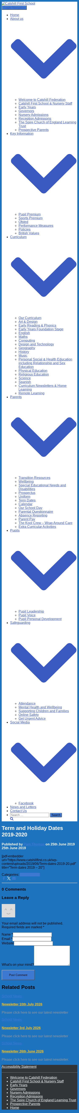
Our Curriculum (30, 318)
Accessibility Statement (19, 1066)
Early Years (27, 107)
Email (7, 939)
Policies (25, 229)
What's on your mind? (18, 964)
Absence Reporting (33, 515)
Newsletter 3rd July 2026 (21, 1028)
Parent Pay (27, 519)
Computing (27, 340)
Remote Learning (31, 393)
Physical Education (33, 370)
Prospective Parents (34, 130)
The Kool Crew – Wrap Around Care (45, 523)
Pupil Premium (30, 214)
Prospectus (27, 493)
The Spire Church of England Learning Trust (43, 1100)
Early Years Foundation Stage (41, 329)
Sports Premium (31, 218)
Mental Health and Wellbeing (40, 707)
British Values (29, 233)
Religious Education (34, 374)
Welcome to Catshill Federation (42, 99)
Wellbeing (26, 481)
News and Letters (23, 807)
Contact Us (18, 811)
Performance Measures (36, 225)
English (24, 333)
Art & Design (28, 321)
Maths (23, 337)
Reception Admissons (35, 118)
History (24, 352)
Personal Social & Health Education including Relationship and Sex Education (45, 363)
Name (7, 934)
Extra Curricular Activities (37, 526)
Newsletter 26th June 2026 (23, 1051)
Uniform (24, 496)
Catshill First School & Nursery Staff (45, 103)
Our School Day (30, 508)
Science (25, 378)
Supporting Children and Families (44, 711)
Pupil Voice (27, 615)
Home (14, 15)
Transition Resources (34, 478)
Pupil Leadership (31, 611)
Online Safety (29, 715)
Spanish (25, 382)
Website (8, 943)
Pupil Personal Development (40, 619)
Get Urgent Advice (32, 718)
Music (23, 355)
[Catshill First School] (18, 3)
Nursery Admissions (33, 115)
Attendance (27, 703)
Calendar (25, 504)
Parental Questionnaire (36, 511)
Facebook (26, 803)
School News (30, 874)
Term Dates (27, 500)
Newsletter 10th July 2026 (22, 1004)
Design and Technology (36, 344)
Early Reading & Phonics (37, 325)
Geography (27, 348)
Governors (26, 111)
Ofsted (23, 222)
